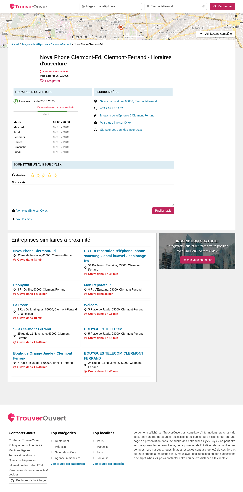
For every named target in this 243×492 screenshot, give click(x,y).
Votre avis (18, 182)
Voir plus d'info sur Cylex (115, 122)
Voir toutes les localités (108, 463)
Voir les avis (24, 219)
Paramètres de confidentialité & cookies (28, 472)
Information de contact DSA (26, 465)
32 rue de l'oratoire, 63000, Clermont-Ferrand (128, 101)
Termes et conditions (22, 455)
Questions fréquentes (22, 460)
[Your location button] (204, 6)
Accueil (15, 44)
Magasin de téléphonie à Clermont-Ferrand (46, 44)
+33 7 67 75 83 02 (111, 108)
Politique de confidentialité (25, 445)
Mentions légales (19, 450)
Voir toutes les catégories (68, 463)
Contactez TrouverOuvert (24, 440)
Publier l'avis (163, 210)
